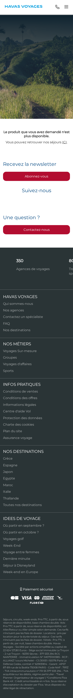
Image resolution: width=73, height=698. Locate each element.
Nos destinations (16, 330)
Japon (8, 472)
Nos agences (13, 310)
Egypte (9, 478)
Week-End (11, 546)
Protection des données (22, 418)
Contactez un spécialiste (23, 317)
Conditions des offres (20, 398)
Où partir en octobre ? (21, 532)
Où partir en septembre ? (23, 525)
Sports (8, 371)
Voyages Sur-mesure (20, 351)
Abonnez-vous (36, 176)
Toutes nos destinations (22, 505)
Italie (7, 492)
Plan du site (12, 431)
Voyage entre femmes (21, 552)
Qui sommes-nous (18, 304)
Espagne (10, 465)
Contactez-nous (37, 230)
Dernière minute (16, 559)
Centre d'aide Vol (17, 411)
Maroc (8, 485)
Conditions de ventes (20, 391)
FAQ (6, 323)
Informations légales (19, 405)
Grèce (8, 458)
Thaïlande (11, 498)
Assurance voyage (17, 438)
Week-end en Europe (20, 572)
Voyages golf (13, 539)
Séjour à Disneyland (19, 565)
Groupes (10, 357)
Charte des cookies (18, 424)
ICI (64, 142)
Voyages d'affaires (17, 364)
